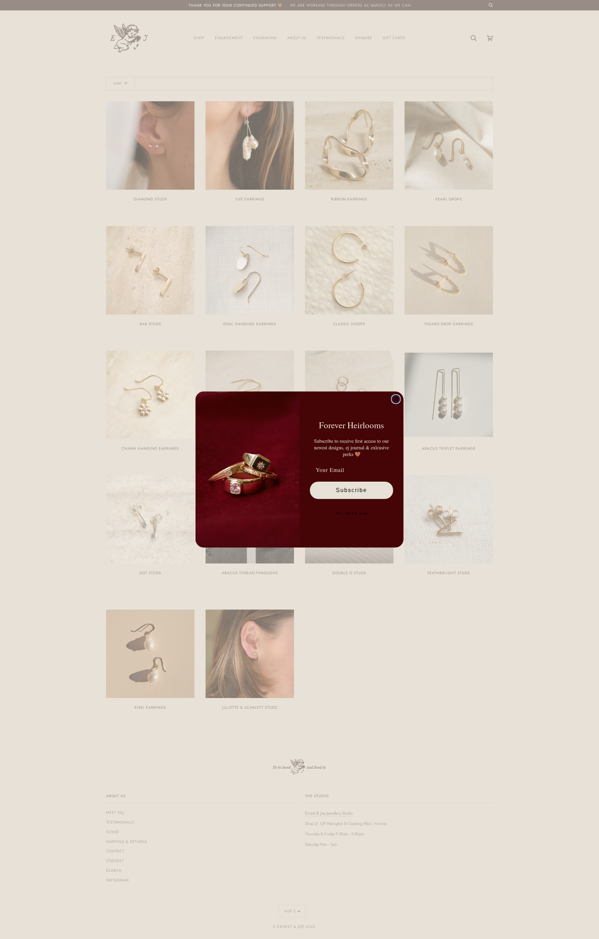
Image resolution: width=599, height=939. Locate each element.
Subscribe (351, 490)
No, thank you (351, 513)
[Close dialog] (396, 399)
